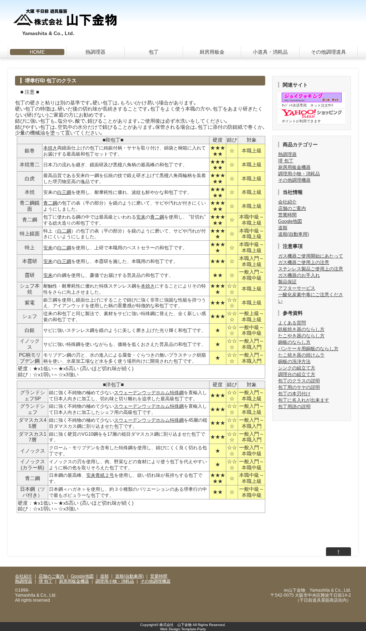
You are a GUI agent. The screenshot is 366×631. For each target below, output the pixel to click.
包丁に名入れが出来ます (303, 400)
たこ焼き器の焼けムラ (301, 355)
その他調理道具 (328, 52)
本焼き (50, 148)
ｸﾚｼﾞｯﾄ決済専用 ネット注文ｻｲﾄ (307, 105)
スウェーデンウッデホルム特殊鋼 (149, 392)
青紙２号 (104, 475)
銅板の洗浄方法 (294, 361)
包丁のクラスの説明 (299, 380)
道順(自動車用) (293, 234)
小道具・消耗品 (270, 52)
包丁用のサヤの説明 (299, 387)
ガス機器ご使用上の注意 (303, 262)
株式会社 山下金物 (175, 625)
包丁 (154, 52)
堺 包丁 (285, 160)
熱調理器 (95, 52)
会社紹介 (287, 202)
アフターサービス (296, 288)
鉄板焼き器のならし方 (301, 329)
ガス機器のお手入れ (299, 275)
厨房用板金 (211, 52)
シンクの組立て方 (296, 368)
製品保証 (287, 281)
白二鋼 (64, 231)
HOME (37, 52)
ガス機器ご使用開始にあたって (310, 256)
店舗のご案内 (292, 208)
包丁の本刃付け (294, 393)
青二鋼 (50, 203)
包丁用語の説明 (294, 406)
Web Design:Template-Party (183, 629)
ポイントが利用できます (301, 121)
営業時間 (287, 214)
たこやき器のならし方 (301, 335)
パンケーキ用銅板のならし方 (308, 348)
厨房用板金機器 (294, 167)
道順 (282, 227)
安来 (140, 217)
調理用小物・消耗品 (299, 173)
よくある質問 (292, 323)
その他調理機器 (294, 180)
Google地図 (290, 221)
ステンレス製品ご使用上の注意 (310, 269)
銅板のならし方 (294, 342)
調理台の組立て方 (296, 374)
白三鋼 (64, 192)
